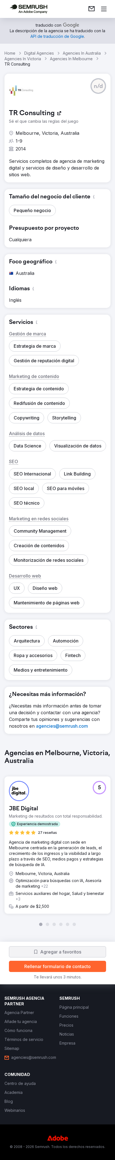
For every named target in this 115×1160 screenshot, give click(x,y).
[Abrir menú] (104, 9)
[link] (91, 9)
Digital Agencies (39, 53)
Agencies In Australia (82, 53)
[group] (57, 838)
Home (9, 53)
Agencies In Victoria (22, 58)
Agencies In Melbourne (71, 58)
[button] (98, 86)
